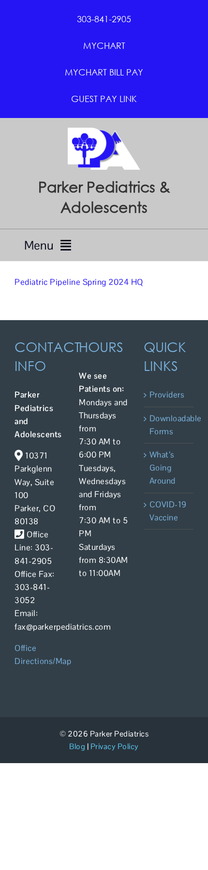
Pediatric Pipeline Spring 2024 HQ (79, 282)
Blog (77, 746)
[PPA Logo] (104, 131)
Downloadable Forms (169, 425)
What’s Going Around (162, 467)
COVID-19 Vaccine (168, 511)
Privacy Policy (114, 746)
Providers (167, 394)
